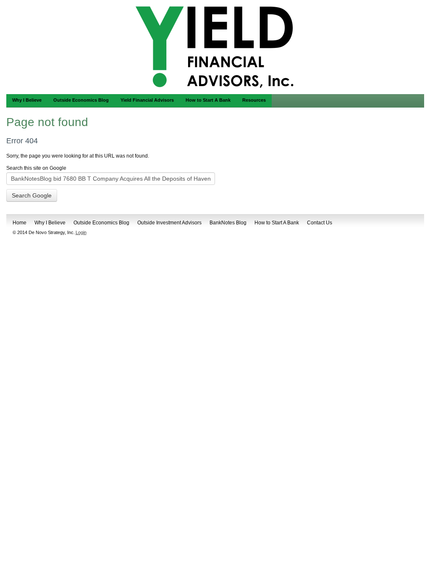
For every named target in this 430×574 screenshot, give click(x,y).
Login (81, 232)
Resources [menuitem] (254, 100)
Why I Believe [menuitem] (27, 100)
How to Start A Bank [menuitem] (208, 100)
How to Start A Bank (276, 223)
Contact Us (319, 223)
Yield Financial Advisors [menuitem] (147, 100)
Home (19, 223)
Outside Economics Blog (101, 223)
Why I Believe (50, 223)
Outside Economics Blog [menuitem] (81, 100)
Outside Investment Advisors (169, 223)
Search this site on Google (36, 168)
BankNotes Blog (228, 223)
